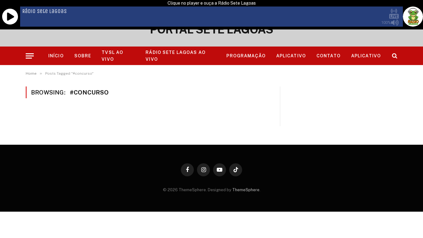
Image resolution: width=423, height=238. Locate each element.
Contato (328, 55)
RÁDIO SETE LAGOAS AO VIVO (175, 56)
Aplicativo (291, 55)
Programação (245, 55)
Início (56, 55)
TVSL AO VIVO (112, 56)
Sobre (82, 55)
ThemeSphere (245, 189)
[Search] (394, 56)
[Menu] (30, 56)
